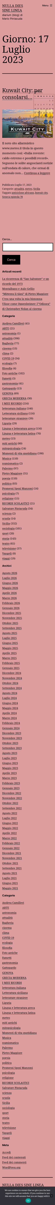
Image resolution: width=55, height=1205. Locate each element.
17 (35, 113)
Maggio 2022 (10, 828)
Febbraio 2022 (11, 843)
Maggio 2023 (10, 768)
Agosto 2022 (9, 813)
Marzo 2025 (9, 658)
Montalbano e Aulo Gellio (18, 288)
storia (5, 538)
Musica (6, 458)
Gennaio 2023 (11, 788)
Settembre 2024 (12, 688)
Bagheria (7, 343)
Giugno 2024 (10, 703)
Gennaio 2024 (11, 728)
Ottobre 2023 (10, 743)
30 (53, 117)
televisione (9, 548)
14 (47, 108)
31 (35, 121)
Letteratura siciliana (15, 413)
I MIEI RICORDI (12, 403)
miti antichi (9, 443)
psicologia (8, 493)
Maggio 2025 (10, 648)
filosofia (7, 368)
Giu (36, 125)
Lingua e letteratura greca (18, 428)
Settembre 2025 (12, 628)
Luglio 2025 (9, 638)
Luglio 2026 (9, 578)
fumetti (6, 378)
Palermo (7, 468)
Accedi (6, 1152)
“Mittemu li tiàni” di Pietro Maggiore (25, 294)
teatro (6, 543)
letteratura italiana (14, 408)
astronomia (9, 333)
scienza (7, 513)
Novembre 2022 (12, 798)
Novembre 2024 (12, 678)
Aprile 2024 (9, 713)
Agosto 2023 (9, 753)
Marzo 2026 (9, 598)
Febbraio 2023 (11, 783)
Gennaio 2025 (11, 668)
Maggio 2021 (10, 888)
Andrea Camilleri (13, 323)
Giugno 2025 (10, 643)
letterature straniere (15, 418)
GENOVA (7, 393)
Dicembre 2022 (11, 793)
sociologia (8, 528)
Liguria (6, 423)
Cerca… (7, 239)
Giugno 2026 (10, 583)
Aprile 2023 (9, 773)
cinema (7, 348)
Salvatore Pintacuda (14, 508)
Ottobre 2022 (10, 803)
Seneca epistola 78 (12, 196)
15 (50, 108)
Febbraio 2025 (11, 663)
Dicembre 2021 (11, 853)
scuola (6, 518)
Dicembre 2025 (11, 613)
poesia (6, 478)
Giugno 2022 (10, 823)
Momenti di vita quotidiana (19, 453)
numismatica (10, 463)
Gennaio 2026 (11, 608)
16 (53, 108)
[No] (51, 1195)
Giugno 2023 (10, 763)
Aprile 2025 (9, 653)
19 (41, 113)
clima (5, 353)
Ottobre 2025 (10, 623)
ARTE (5, 328)
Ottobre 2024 (10, 683)
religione (8, 498)
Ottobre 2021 (10, 863)
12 (41, 108)
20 (44, 113)
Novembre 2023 (12, 738)
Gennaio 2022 (11, 848)
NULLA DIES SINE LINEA (12, 8)
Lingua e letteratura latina (18, 433)
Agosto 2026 (9, 573)
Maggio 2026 (10, 588)
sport (5, 533)
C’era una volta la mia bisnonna (22, 299)
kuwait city (41, 192)
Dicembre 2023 (11, 733)
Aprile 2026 (9, 593)
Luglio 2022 (9, 818)
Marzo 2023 (9, 778)
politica (7, 483)
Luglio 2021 (9, 878)
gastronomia (10, 383)
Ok (28, 1200)
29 (50, 117)
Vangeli (7, 553)
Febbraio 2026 (11, 603)
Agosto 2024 (9, 693)
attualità (19, 188)
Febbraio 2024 (11, 723)
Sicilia (36, 188)
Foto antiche (10, 373)
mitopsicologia (11, 448)
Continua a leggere (37, 173)
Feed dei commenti (14, 1162)
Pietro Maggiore (12, 473)
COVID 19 (8, 358)
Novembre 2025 (12, 618)
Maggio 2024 (10, 708)
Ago (51, 125)
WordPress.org (11, 1167)
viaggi (6, 558)
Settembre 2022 (12, 808)
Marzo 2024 (9, 718)
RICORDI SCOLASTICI (15, 503)
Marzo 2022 (9, 838)
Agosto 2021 (9, 873)
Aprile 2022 (9, 833)
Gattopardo (9, 388)
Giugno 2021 (10, 883)
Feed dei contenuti (14, 1157)
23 (53, 113)
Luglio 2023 (9, 758)
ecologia (7, 363)
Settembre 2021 (12, 868)
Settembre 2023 (12, 748)
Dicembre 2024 (11, 673)
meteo (28, 188)
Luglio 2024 (9, 698)
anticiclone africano (23, 192)
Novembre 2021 (12, 858)
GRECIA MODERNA (14, 398)
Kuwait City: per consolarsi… (22, 94)
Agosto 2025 (9, 633)
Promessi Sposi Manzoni (17, 488)
